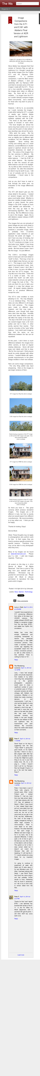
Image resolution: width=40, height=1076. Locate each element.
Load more (21, 955)
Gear (16, 592)
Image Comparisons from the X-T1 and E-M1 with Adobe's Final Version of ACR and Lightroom (21, 27)
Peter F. (16, 739)
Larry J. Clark (18, 607)
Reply (16, 660)
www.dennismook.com (18, 554)
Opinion (21, 592)
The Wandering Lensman (19, 667)
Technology (29, 592)
